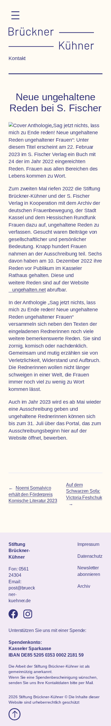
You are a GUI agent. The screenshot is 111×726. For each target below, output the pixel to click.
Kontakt (17, 58)
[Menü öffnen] (15, 15)
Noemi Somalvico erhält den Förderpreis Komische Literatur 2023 (33, 494)
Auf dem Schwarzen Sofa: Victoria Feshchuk (84, 491)
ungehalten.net (29, 290)
